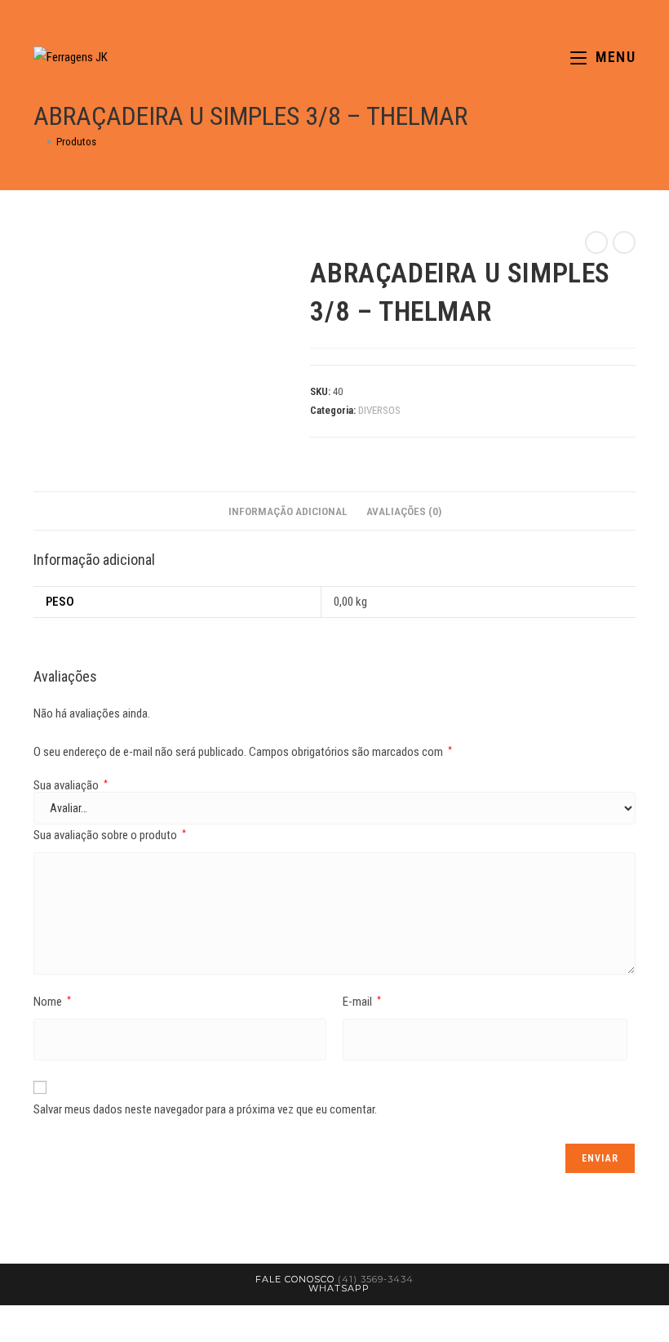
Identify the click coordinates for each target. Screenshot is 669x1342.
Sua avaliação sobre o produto (109, 835)
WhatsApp (339, 1288)
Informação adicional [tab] (288, 511)
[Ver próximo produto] (624, 242)
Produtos (76, 142)
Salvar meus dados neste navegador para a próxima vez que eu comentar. (205, 1109)
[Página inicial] (37, 142)
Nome (52, 1001)
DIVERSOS (379, 410)
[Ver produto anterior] (596, 242)
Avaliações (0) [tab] (403, 511)
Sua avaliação (70, 786)
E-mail (362, 1001)
